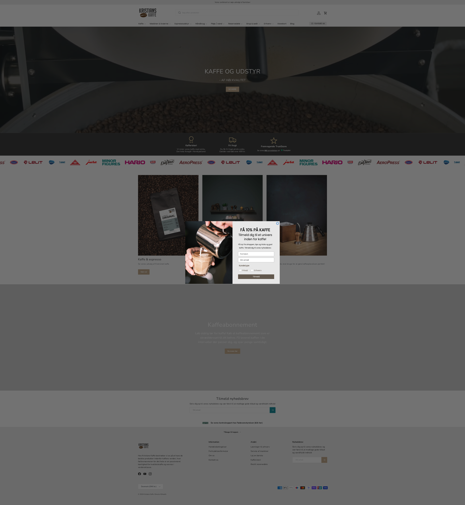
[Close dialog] (277, 223)
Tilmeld (256, 276)
